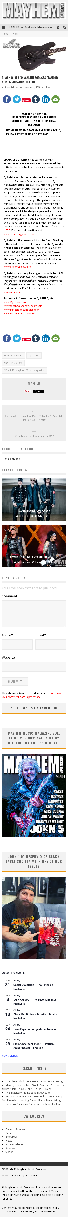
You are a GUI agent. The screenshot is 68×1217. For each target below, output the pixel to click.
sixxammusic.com (14, 292)
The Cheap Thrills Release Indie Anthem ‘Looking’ (34, 1081)
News (48, 87)
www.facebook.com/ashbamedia (23, 306)
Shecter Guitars (13, 362)
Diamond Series (13, 355)
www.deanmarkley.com (17, 266)
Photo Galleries (14, 1144)
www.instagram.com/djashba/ (21, 309)
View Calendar (10, 1055)
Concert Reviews (15, 1129)
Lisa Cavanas (23, 562)
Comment (9, 596)
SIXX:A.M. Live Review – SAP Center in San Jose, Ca (34, 557)
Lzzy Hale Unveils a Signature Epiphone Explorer (33, 1104)
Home (5, 33)
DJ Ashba (34, 355)
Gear (8, 1133)
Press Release (11, 87)
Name (7, 635)
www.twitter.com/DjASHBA (20, 313)
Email (40, 635)
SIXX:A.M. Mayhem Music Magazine (24, 370)
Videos (9, 1152)
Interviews (11, 1136)
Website (8, 657)
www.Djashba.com (15, 302)
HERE (7, 230)
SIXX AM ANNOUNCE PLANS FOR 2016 (34, 510)
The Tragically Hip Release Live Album (27, 1092)
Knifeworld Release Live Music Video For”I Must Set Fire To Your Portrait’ (33, 418)
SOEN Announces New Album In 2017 (34, 436)
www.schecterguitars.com (19, 234)
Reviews (10, 1148)
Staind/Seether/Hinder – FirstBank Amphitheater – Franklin (34, 1046)
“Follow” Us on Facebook (34, 708)
